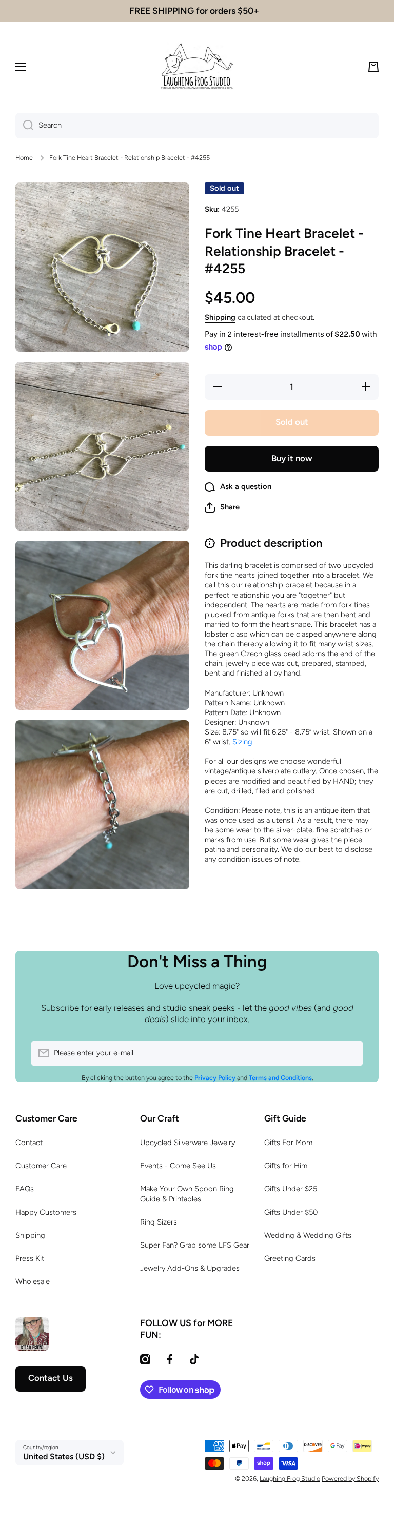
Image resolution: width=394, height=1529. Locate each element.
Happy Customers (45, 1212)
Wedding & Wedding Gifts (307, 1235)
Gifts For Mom (288, 1142)
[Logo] (197, 66)
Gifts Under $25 (290, 1188)
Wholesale (32, 1281)
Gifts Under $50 (291, 1212)
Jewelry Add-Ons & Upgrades (190, 1268)
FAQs (24, 1188)
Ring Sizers (158, 1222)
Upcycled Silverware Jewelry (187, 1142)
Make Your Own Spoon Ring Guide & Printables (187, 1193)
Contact (29, 1142)
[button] (373, 67)
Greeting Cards (290, 1258)
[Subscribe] (350, 1053)
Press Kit (29, 1258)
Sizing (242, 741)
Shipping (220, 317)
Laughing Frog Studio (290, 1478)
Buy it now (291, 458)
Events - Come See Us (178, 1165)
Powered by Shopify (350, 1478)
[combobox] (197, 125)
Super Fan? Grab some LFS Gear (194, 1245)
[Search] (24, 125)
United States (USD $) (64, 1456)
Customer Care (41, 1165)
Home (24, 157)
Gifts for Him (285, 1165)
